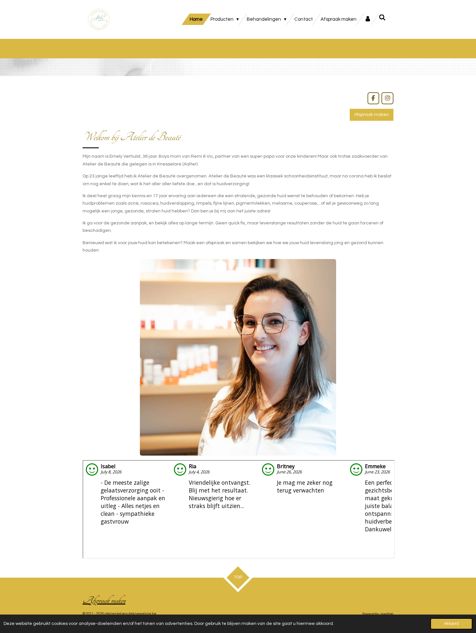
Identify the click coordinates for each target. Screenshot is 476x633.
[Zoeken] (382, 18)
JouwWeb (386, 614)
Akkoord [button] (451, 624)
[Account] (367, 19)
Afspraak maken (104, 600)
